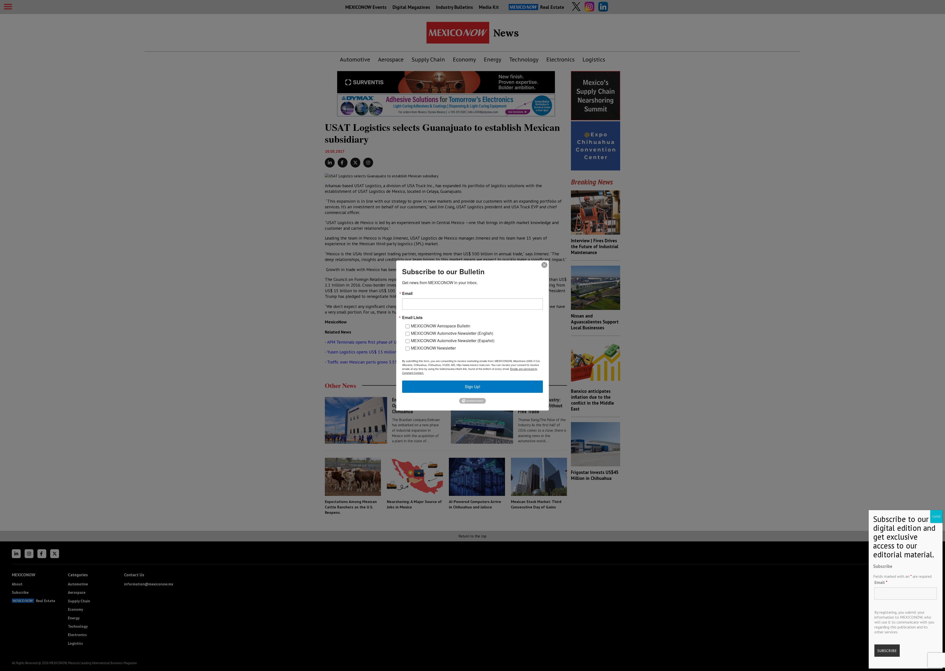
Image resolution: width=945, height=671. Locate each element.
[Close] (544, 265)
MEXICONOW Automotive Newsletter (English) (452, 333)
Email (880, 582)
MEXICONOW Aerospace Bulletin (440, 326)
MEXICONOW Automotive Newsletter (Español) (452, 340)
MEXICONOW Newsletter (433, 348)
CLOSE (936, 516)
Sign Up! (472, 386)
